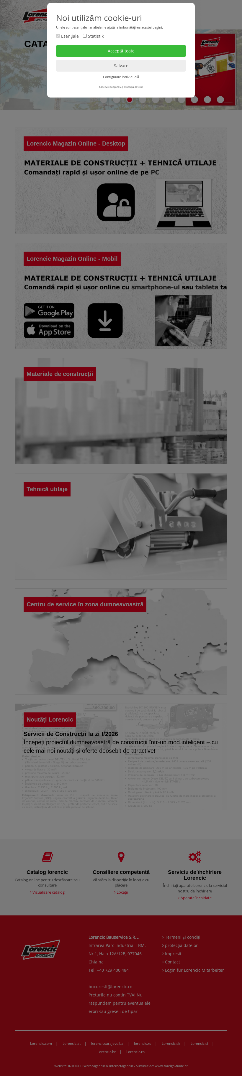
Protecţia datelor (133, 86)
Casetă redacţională (110, 86)
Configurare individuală (121, 77)
